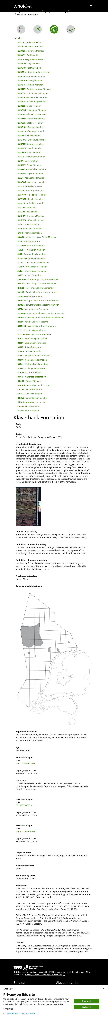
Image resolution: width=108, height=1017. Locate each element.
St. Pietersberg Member (32, 93)
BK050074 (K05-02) (25, 831)
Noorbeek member (31, 118)
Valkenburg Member (31, 101)
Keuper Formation (29, 275)
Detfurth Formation (30, 296)
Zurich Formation (28, 241)
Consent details (10, 1013)
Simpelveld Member (31, 114)
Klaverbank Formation (31, 376)
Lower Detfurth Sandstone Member (38, 304)
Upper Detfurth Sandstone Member (38, 300)
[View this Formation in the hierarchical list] (21, 29)
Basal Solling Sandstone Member (37, 292)
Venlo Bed (26, 207)
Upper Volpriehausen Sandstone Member (41, 313)
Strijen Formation (29, 347)
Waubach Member (31, 220)
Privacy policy (28, 1013)
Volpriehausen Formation (33, 309)
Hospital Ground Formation (33, 355)
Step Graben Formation (31, 342)
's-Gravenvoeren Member (34, 88)
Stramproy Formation (30, 190)
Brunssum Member (30, 215)
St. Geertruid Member (32, 97)
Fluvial (73, 11)
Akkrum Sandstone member (34, 334)
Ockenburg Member (31, 139)
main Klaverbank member (34, 385)
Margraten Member (31, 110)
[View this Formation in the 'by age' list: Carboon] (37, 29)
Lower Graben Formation (32, 270)
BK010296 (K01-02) (25, 763)
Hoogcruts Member (31, 194)
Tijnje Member (29, 165)
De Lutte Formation (29, 351)
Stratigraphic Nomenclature (27, 11)
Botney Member (29, 380)
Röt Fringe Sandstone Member (35, 287)
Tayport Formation (29, 389)
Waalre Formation (29, 228)
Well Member (28, 152)
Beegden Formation (30, 59)
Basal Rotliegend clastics (32, 338)
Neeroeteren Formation (32, 359)
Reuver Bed (27, 211)
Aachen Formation (29, 232)
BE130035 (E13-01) (25, 805)
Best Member (28, 55)
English (7, 989)
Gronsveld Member (31, 76)
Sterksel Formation (29, 186)
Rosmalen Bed (29, 67)
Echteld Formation (29, 42)
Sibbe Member (28, 105)
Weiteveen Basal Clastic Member (36, 237)
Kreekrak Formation (30, 46)
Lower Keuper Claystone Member (36, 283)
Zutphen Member (30, 143)
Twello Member (29, 148)
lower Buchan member (32, 402)
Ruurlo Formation (29, 372)
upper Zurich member (31, 245)
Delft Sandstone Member (33, 262)
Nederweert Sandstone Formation (36, 325)
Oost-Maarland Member (34, 72)
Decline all (86, 1007)
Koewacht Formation (31, 156)
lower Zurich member (31, 249)
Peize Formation (28, 410)
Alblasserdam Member (32, 266)
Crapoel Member (29, 122)
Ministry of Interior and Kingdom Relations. (43, 974)
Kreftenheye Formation (31, 131)
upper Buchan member (32, 397)
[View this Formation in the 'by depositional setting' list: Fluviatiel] (54, 29)
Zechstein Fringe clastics (31, 330)
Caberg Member (29, 80)
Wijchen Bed (28, 63)
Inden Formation (28, 224)
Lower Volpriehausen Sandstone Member (40, 317)
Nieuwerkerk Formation (31, 258)
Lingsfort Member (30, 173)
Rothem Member (30, 84)
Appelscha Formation (31, 177)
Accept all (86, 1001)
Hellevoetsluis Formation (32, 364)
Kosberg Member (30, 127)
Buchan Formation (29, 393)
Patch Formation (28, 406)
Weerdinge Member (31, 182)
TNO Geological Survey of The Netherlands (67, 972)
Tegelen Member (30, 199)
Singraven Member (30, 50)
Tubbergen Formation (31, 368)
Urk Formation (27, 160)
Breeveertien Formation (31, 254)
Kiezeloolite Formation (31, 203)
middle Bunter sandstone (32, 321)
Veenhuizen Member (31, 169)
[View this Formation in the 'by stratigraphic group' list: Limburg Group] (70, 29)
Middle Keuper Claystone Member (37, 279)
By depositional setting (55, 11)
